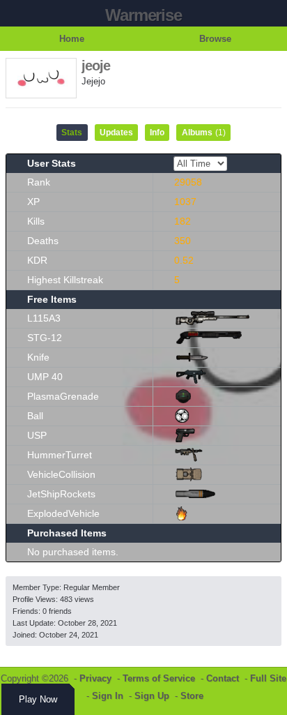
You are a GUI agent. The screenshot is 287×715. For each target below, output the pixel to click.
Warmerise (143, 15)
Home (71, 38)
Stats (71, 132)
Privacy (95, 678)
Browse (215, 38)
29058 (188, 182)
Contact (222, 678)
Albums (204, 132)
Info (157, 132)
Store (191, 696)
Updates (116, 132)
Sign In (107, 696)
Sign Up (151, 696)
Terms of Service (159, 678)
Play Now (38, 699)
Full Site (268, 678)
